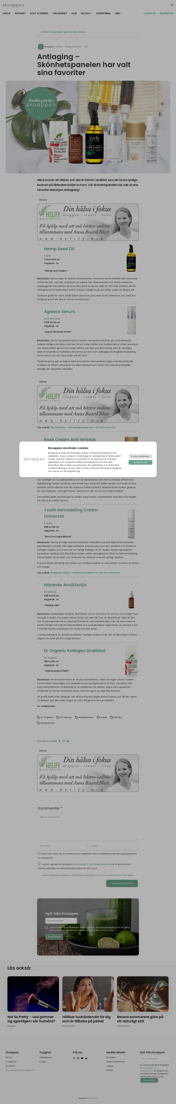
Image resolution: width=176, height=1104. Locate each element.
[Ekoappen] (34, 459)
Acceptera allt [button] (140, 462)
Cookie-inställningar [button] (140, 456)
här (78, 471)
